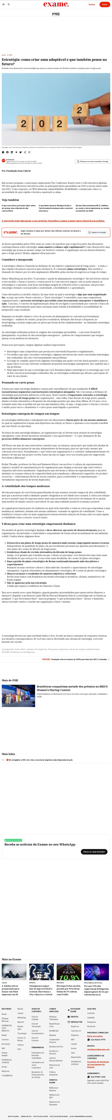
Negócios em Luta (54, 1066)
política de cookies (40, 1116)
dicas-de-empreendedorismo (84, 649)
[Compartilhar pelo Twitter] (20, 152)
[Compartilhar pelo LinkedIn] (11, 152)
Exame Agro (20, 1027)
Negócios (5, 1071)
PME (56, 14)
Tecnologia (22, 1033)
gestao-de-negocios (37, 649)
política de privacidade (59, 1116)
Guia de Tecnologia (36, 1025)
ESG (3, 1048)
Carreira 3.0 (76, 1031)
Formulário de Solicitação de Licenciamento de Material (98, 1064)
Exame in (75, 1026)
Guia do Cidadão (35, 1018)
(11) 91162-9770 (98, 1040)
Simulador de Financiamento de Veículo (38, 1074)
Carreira (5, 1039)
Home (4, 55)
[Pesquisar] (8, 4)
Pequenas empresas (58, 649)
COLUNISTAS (7, 1075)
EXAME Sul (53, 1031)
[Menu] (3, 4)
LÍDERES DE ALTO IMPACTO (7, 1028)
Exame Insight (5, 1054)
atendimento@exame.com (98, 1049)
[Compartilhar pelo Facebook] (7, 152)
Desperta (75, 1035)
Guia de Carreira (35, 1039)
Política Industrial (53, 1073)
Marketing (22, 1018)
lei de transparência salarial (80, 1116)
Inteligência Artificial (7, 1061)
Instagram (91, 1022)
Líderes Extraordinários (55, 1059)
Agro (73, 1053)
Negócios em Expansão (54, 1103)
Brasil (4, 1035)
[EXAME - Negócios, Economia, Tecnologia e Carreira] (56, 4)
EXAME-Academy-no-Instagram (18, 652)
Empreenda (76, 1057)
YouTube (91, 1013)
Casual (20, 1013)
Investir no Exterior (53, 1052)
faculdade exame (75, 1010)
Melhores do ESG (54, 1096)
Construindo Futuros (54, 1040)
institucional (13, 1116)
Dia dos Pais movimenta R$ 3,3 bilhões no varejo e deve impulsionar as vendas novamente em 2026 (92, 208)
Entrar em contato (95, 1036)
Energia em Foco (56, 1046)
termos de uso (26, 1116)
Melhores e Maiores (53, 1089)
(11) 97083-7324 (98, 1077)
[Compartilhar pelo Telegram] (16, 152)
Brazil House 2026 (54, 1025)
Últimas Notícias (5, 1019)
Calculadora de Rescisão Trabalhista (38, 1055)
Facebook (91, 1026)
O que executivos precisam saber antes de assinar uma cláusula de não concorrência (19, 208)
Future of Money (21, 1039)
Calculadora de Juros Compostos (38, 1065)
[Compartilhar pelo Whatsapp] (3, 152)
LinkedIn (91, 1018)
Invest (4, 1067)
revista (74, 1017)
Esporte (21, 1022)
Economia (6, 1044)
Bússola (52, 1035)
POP (19, 1049)
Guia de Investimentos (38, 1032)
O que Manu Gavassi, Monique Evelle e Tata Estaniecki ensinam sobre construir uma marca (56, 208)
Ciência (21, 1045)
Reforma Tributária (53, 1018)
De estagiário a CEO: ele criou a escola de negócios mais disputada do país (41, 760)
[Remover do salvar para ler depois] (29, 152)
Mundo (20, 1009)
